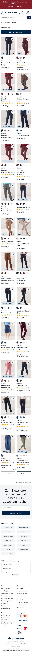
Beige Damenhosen (7, 564)
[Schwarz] (8, 94)
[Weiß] (5, 94)
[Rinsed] (17, 130)
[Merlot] (17, 58)
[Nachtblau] (2, 58)
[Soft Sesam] (17, 238)
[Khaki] (17, 455)
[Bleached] (21, 417)
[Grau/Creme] (21, 94)
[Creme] (24, 342)
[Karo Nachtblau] (8, 204)
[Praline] (21, 58)
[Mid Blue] (2, 455)
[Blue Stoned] (21, 130)
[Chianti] (24, 204)
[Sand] (8, 381)
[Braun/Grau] (17, 94)
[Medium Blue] (2, 342)
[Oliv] (21, 238)
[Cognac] (2, 273)
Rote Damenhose (7, 568)
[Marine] (24, 58)
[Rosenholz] (2, 381)
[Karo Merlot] (5, 204)
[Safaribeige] (24, 455)
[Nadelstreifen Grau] (2, 204)
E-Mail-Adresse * (7, 507)
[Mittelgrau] (8, 238)
